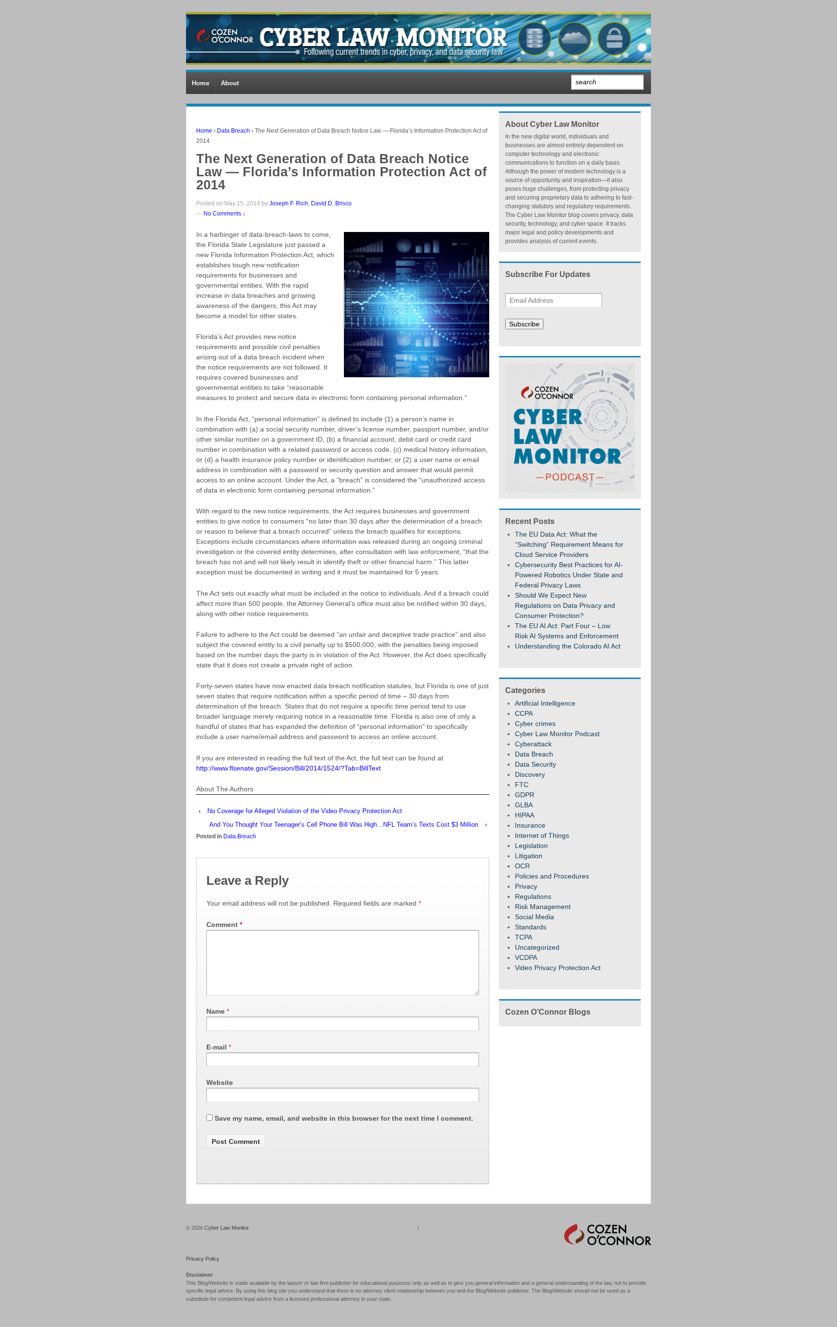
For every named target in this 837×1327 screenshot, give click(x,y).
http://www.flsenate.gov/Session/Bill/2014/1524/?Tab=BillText (288, 768)
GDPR (524, 795)
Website (219, 1082)
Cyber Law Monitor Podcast (557, 734)
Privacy (526, 886)
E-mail (216, 1047)
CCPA (524, 713)
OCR (522, 866)
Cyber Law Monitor (226, 1228)
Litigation (528, 856)
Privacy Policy (202, 1259)
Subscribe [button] (524, 324)
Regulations (533, 896)
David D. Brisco (331, 203)
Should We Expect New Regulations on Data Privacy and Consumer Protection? (565, 605)
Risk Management (543, 906)
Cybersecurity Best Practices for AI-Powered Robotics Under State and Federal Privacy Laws (569, 575)
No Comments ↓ (224, 213)
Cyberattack (533, 744)
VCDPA (526, 957)
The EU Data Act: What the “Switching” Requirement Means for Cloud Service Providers (569, 544)
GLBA (524, 805)
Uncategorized (537, 947)
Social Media (534, 917)
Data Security (535, 764)
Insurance (530, 825)
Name (215, 1011)
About (230, 83)
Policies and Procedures (552, 876)
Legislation (531, 845)
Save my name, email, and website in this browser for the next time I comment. (344, 1118)
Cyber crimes (535, 723)
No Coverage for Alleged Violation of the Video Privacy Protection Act (304, 811)
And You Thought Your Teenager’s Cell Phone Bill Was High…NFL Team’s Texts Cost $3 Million (343, 824)
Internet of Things (542, 835)
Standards (530, 927)
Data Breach (233, 130)
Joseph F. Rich (288, 203)
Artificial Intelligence (545, 703)
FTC (521, 784)
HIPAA (524, 815)
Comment (224, 924)
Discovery (530, 774)
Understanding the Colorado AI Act (567, 646)
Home (200, 83)
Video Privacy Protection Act (558, 968)
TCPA (523, 937)
